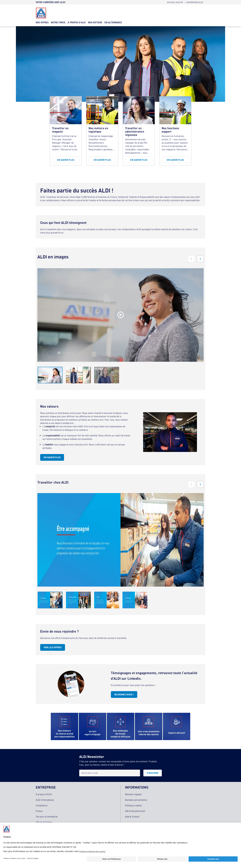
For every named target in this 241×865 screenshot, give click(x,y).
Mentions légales (133, 794)
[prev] (191, 258)
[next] (200, 258)
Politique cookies (133, 805)
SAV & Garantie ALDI (135, 810)
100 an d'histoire (44, 822)
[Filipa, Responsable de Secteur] (120, 315)
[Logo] (41, 13)
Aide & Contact (132, 816)
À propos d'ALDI (44, 794)
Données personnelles (136, 799)
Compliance (41, 805)
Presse (39, 810)
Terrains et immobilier (47, 816)
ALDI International (45, 799)
